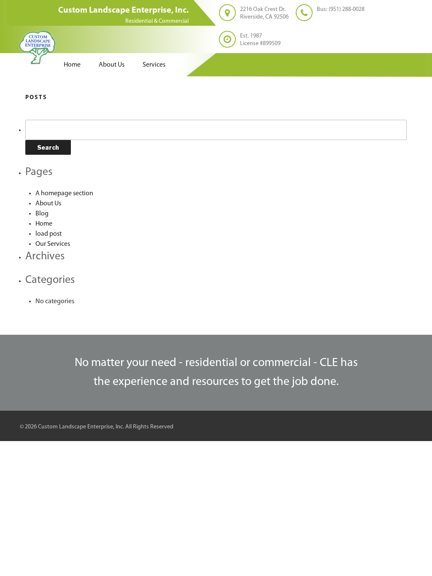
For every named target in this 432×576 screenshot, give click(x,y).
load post (48, 234)
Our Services (52, 244)
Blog (42, 213)
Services (154, 65)
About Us (111, 65)
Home (72, 65)
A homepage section (64, 193)
